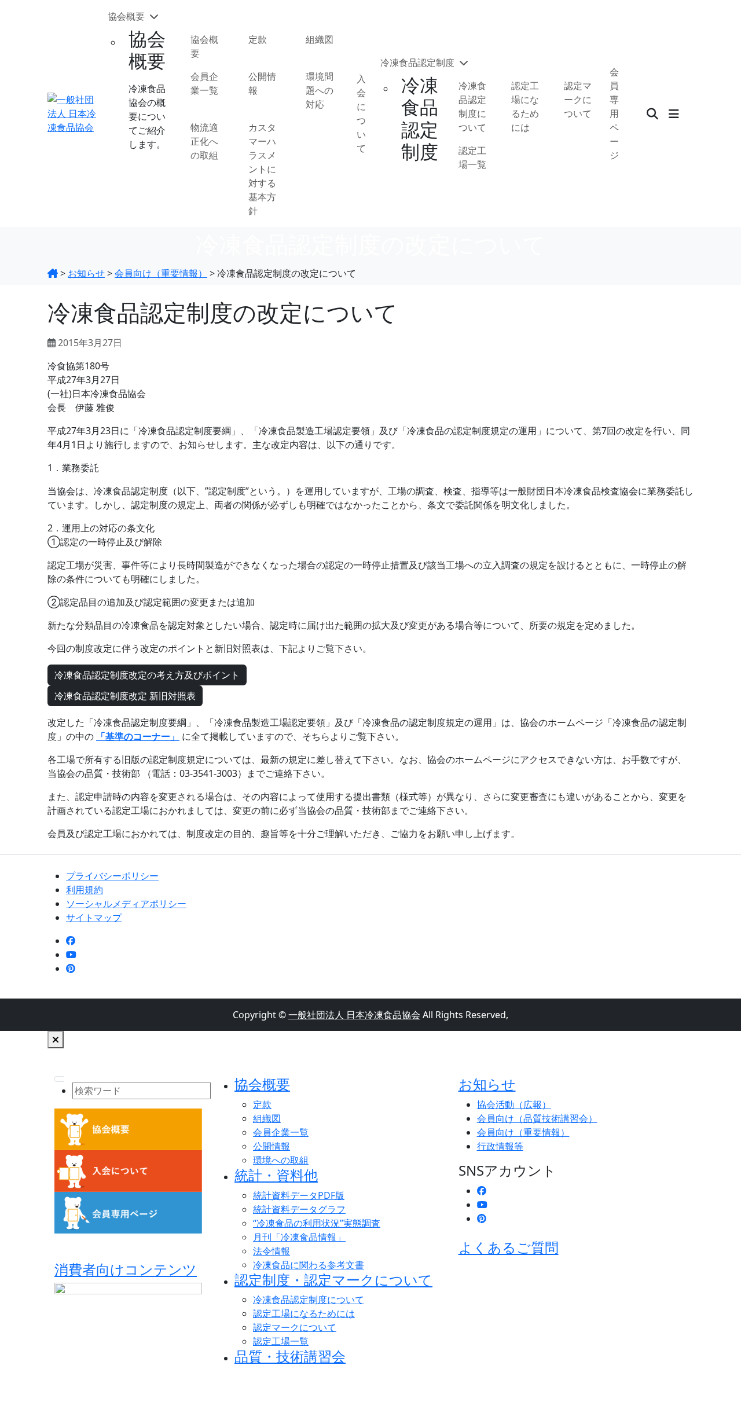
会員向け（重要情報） (523, 1132)
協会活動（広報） (514, 1104)
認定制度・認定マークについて (333, 1279)
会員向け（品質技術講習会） (537, 1118)
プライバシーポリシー (112, 875)
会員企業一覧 (204, 83)
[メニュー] (674, 113)
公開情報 (262, 83)
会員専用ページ (614, 113)
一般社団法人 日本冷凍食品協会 (354, 1014)
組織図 (319, 39)
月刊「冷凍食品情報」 (299, 1237)
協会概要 (127, 16)
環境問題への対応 (319, 90)
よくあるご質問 (508, 1247)
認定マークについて (578, 99)
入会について (361, 113)
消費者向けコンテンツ (125, 1269)
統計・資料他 (276, 1174)
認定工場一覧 (472, 157)
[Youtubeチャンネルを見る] (71, 954)
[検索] (652, 113)
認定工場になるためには (525, 106)
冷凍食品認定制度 (418, 62)
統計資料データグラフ (299, 1209)
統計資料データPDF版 (298, 1195)
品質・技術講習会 (290, 1356)
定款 (257, 39)
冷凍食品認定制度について (472, 106)
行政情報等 (500, 1146)
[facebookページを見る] (70, 940)
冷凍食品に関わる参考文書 (308, 1264)
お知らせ (487, 1083)
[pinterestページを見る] (70, 968)
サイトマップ (94, 917)
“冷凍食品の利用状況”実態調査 (316, 1223)
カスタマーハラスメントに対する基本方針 (262, 169)
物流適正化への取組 (204, 141)
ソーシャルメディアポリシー (126, 903)
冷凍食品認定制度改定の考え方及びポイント (147, 675)
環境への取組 (281, 1160)
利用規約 (84, 889)
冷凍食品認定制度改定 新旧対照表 (125, 695)
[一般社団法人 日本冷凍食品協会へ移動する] (52, 273)
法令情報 (271, 1251)
